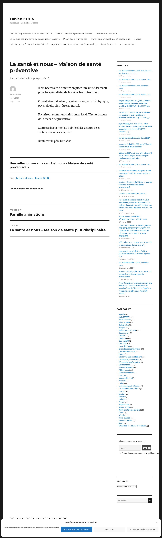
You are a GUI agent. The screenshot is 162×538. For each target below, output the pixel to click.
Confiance (123, 344)
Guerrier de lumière (126, 373)
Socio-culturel (124, 418)
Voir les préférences (142, 529)
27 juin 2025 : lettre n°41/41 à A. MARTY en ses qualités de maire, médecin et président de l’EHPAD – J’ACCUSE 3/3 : (134, 103)
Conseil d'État (124, 346)
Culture (122, 354)
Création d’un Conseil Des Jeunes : (132, 194)
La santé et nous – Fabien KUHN (32, 178)
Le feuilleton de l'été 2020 (129, 386)
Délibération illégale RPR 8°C (130, 357)
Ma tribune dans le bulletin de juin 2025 (134, 95)
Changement (124, 333)
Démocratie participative (128, 359)
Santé (17, 101)
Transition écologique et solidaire (132, 426)
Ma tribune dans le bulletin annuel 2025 (135, 80)
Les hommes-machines (128, 389)
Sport (121, 423)
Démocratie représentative (129, 362)
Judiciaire (122, 381)
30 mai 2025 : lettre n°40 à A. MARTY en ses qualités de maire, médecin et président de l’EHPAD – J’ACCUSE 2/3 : (134, 115)
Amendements (125, 320)
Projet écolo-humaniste (75, 39)
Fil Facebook (124, 370)
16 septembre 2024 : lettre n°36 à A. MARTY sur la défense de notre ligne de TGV (134, 254)
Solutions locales (125, 421)
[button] (157, 522)
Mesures (122, 397)
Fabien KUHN (22, 19)
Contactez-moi (127, 44)
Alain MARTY (124, 317)
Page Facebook (109, 44)
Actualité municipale (106, 33)
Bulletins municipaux (127, 330)
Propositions (124, 405)
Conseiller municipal (127, 352)
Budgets (122, 328)
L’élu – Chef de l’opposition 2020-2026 (29, 44)
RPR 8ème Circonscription (129, 410)
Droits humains (125, 365)
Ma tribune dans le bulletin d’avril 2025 (134, 138)
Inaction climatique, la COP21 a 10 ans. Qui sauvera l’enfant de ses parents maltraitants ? (135, 185)
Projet (12, 101)
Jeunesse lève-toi (126, 378)
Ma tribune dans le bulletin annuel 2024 (135, 164)
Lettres (121, 391)
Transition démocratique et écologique (110, 39)
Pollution (122, 399)
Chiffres (122, 336)
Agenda (122, 314)
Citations (122, 338)
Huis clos (122, 375)
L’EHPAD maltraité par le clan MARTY (73, 33)
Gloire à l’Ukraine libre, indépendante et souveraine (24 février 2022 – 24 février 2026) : (135, 173)
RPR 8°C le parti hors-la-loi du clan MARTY (31, 33)
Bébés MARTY (124, 322)
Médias (137, 39)
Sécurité (122, 415)
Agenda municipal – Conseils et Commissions (74, 44)
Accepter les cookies (77, 529)
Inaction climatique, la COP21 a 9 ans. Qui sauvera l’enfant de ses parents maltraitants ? (135, 274)
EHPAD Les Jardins (126, 367)
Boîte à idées (124, 325)
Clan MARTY (124, 341)
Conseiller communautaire (129, 349)
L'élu (121, 383)
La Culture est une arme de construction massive (35, 39)
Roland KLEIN (124, 407)
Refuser (109, 529)
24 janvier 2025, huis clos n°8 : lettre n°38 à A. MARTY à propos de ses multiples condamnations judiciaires (135, 155)
